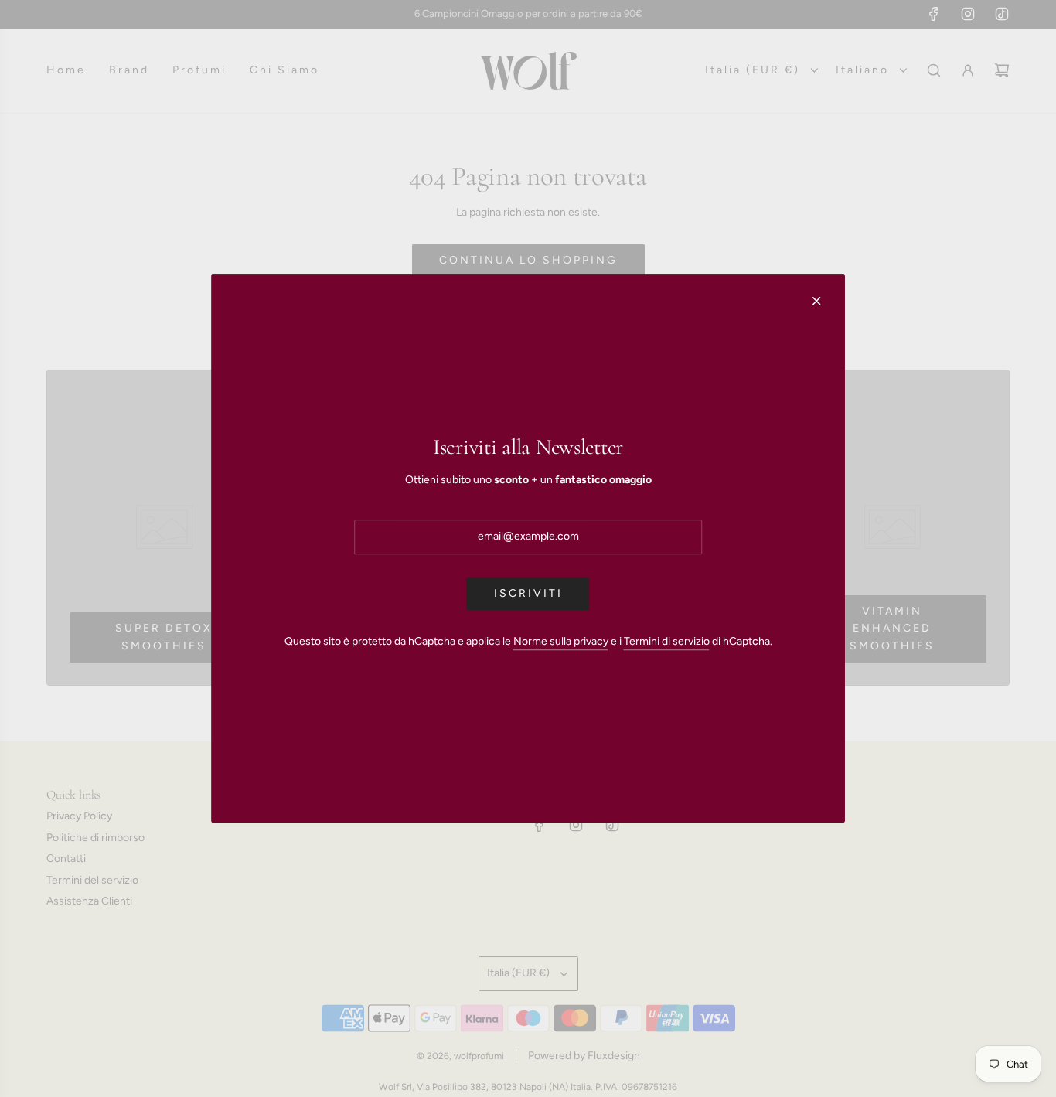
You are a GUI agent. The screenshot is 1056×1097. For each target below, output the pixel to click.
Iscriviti (528, 593)
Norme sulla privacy (560, 641)
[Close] (816, 301)
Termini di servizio (667, 641)
